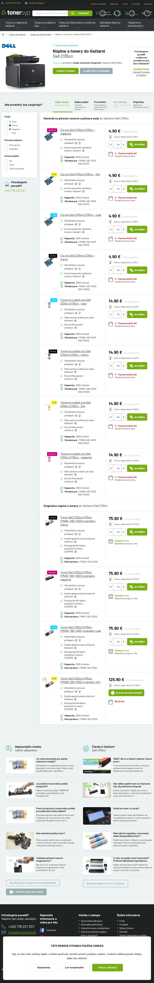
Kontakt (123, 931)
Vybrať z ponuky (65, 71)
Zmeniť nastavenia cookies (133, 935)
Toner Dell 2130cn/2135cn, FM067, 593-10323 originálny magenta (77, 576)
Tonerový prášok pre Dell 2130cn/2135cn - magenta (76, 455)
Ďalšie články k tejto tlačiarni (105, 883)
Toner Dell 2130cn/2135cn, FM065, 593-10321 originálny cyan (80, 629)
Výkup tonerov (126, 928)
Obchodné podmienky (91, 924)
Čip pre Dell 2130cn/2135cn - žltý (80, 174)
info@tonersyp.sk (36, 3)
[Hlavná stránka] (16, 13)
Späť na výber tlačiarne (66, 45)
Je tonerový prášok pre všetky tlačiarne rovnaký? (51, 760)
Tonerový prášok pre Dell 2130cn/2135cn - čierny (75, 353)
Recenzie (114, 4)
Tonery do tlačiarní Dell (40, 34)
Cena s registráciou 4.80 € (126, 136)
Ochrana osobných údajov (93, 931)
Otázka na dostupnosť (129, 692)
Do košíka (139, 144)
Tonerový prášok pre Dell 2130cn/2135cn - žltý (75, 404)
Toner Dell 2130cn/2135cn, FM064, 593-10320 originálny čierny (77, 521)
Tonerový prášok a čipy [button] (45, 26)
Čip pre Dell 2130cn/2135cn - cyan (80, 215)
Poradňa (136, 4)
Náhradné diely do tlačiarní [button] (112, 26)
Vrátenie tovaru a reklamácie (95, 928)
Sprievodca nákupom (91, 920)
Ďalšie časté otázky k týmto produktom (33, 883)
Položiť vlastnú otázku (29, 892)
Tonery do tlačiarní (17, 34)
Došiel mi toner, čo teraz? (126, 808)
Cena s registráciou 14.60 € (126, 306)
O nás (125, 4)
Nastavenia (43, 967)
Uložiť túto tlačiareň (96, 71)
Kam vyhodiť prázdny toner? (50, 833)
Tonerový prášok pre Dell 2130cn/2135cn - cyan (75, 301)
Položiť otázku (141, 68)
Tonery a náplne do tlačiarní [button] (18, 26)
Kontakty (148, 4)
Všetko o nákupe (98, 4)
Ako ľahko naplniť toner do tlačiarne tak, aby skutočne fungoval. (131, 785)
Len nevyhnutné (74, 967)
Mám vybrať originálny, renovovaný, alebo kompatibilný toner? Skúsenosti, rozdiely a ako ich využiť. (132, 834)
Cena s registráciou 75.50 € (126, 524)
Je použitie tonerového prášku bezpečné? (52, 785)
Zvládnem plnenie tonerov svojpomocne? (49, 859)
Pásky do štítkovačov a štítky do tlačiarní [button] (77, 26)
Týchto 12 (57, 62)
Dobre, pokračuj (107, 967)
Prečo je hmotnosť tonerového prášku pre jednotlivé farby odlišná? (55, 809)
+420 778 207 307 (13, 3)
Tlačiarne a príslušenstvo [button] (136, 26)
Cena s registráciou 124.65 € (127, 685)
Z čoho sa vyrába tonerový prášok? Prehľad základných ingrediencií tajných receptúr (131, 859)
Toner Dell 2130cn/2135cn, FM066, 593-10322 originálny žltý (80, 680)
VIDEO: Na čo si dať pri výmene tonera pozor (132, 760)
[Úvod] (3, 34)
